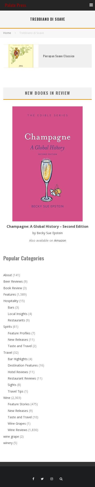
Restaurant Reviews (22, 378)
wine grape (11, 436)
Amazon (60, 240)
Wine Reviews (17, 430)
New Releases (18, 339)
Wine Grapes (17, 423)
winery (8, 443)
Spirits (7, 326)
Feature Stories (19, 404)
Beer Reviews (13, 281)
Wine (6, 398)
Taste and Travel (20, 346)
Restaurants (16, 320)
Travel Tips (15, 391)
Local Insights (17, 314)
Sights (12, 385)
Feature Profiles (19, 333)
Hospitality (10, 301)
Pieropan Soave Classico (58, 56)
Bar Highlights (18, 359)
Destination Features (23, 365)
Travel (7, 352)
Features (9, 294)
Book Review (12, 288)
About (7, 275)
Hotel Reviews (18, 372)
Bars (11, 307)
